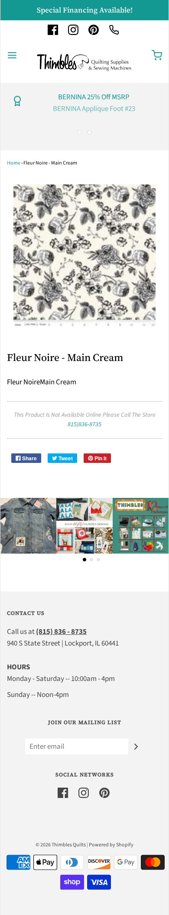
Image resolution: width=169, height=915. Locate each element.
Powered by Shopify (111, 845)
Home (13, 163)
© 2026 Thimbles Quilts (61, 845)
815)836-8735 (84, 424)
